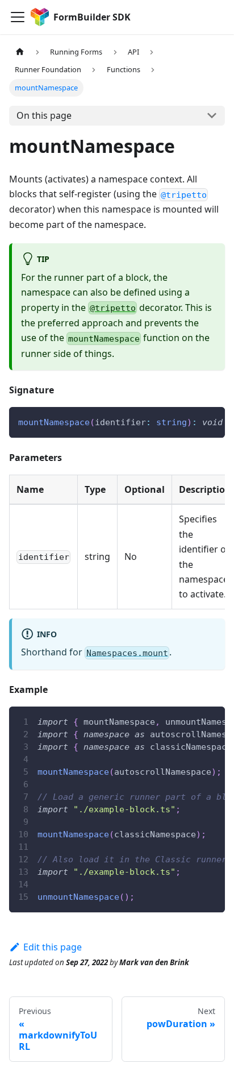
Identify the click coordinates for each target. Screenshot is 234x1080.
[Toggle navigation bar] (17, 17)
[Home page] (20, 52)
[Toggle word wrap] (190, 421)
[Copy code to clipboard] (211, 421)
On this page (44, 115)
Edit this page (52, 947)
